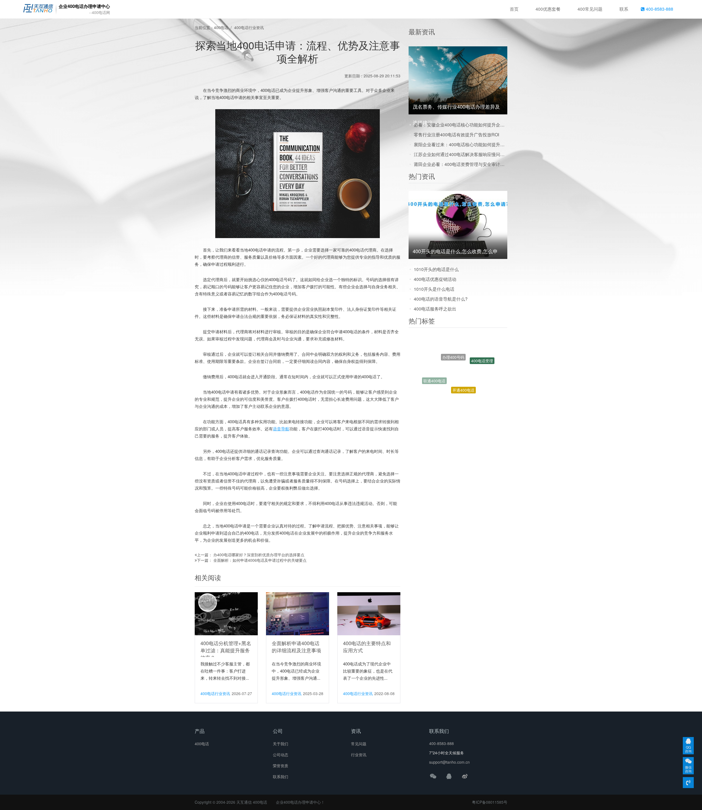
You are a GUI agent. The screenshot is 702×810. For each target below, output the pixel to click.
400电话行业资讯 (249, 27)
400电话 (221, 27)
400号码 (469, 390)
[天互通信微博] (465, 776)
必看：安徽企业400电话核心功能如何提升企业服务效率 (460, 125)
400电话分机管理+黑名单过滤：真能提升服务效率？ (225, 650)
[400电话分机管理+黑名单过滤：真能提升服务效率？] (226, 613)
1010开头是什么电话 (434, 289)
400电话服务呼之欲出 (435, 309)
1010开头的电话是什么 (436, 269)
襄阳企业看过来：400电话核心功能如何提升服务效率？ (460, 144)
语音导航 (281, 428)
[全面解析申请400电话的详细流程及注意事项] (297, 613)
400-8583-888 (659, 9)
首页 (514, 9)
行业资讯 (358, 754)
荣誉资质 (280, 765)
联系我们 (280, 776)
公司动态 (280, 754)
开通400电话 (463, 364)
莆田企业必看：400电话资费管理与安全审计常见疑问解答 (460, 164)
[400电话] (38, 9)
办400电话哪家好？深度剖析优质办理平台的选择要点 (258, 554)
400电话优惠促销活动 (435, 279)
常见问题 (358, 743)
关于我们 (280, 743)
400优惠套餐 (548, 9)
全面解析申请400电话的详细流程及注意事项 (296, 646)
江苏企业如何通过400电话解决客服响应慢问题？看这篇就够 (460, 154)
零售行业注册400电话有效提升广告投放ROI (456, 134)
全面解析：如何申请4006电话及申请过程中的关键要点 (260, 560)
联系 (623, 9)
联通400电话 (434, 368)
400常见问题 (590, 9)
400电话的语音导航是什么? (441, 299)
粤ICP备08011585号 (489, 802)
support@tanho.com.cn (449, 762)
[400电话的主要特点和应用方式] (368, 613)
